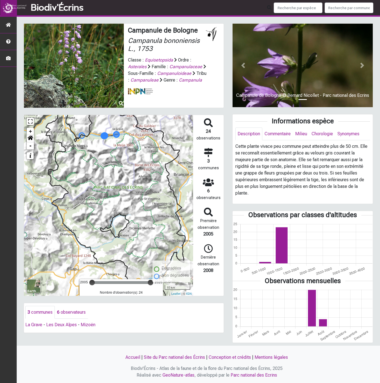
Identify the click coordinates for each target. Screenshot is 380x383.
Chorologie (322, 133)
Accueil (132, 357)
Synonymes (348, 133)
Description (249, 133)
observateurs (71, 312)
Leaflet (176, 293)
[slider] (92, 282)
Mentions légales (271, 357)
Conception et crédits (230, 357)
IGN (189, 293)
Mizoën (88, 324)
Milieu (301, 133)
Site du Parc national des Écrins (174, 357)
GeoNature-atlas (178, 375)
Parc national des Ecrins (254, 375)
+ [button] (30, 131)
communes (40, 312)
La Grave (33, 324)
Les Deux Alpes (61, 324)
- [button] (30, 146)
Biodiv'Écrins (57, 7)
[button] (30, 138)
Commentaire (278, 133)
